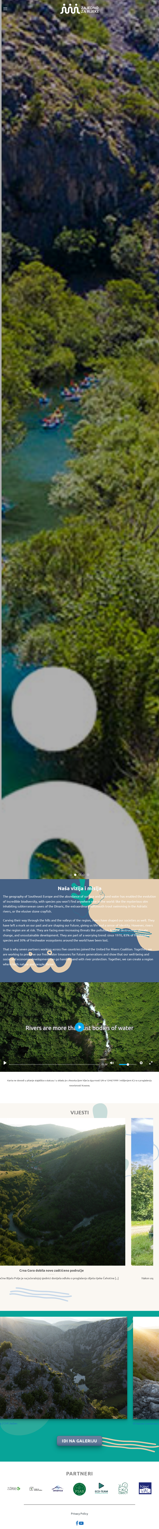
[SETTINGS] (141, 1063)
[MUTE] (112, 1063)
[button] (5, 8)
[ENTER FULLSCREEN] (151, 1063)
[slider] (54, 1064)
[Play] (5, 1063)
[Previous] (8, 439)
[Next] (150, 439)
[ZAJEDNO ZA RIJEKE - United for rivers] (79, 9)
